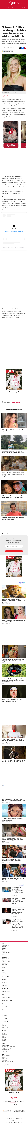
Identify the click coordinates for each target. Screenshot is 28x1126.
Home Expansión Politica (8, 1016)
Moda (3, 949)
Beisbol (4, 1003)
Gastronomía (5, 958)
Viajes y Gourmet (6, 952)
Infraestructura (6, 1048)
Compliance (14, 1120)
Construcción (5, 1045)
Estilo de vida (5, 976)
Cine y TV (4, 994)
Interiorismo (5, 1051)
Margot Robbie (16, 402)
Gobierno (4, 1031)
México (3, 1033)
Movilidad (4, 1060)
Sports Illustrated (7, 1000)
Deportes (4, 993)
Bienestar (4, 964)
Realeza (22, 7)
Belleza (4, 951)
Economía (4, 1018)
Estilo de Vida (5, 966)
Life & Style (5, 988)
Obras (3, 1022)
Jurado (3, 967)
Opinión (4, 984)
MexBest (4, 957)
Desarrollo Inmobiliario (8, 1046)
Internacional (5, 1019)
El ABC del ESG (5, 1064)
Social (3, 1057)
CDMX (3, 1036)
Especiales (4, 985)
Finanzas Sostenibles (7, 1061)
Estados (4, 1037)
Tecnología (5, 1021)
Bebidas (4, 960)
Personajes (5, 963)
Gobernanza (5, 1058)
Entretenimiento (6, 991)
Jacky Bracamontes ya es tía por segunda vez (12, 430)
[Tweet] (20, 48)
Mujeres (4, 979)
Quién (3, 944)
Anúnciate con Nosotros (14, 1122)
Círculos (4, 948)
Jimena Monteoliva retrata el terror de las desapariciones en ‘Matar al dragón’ (13, 474)
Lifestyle (4, 1009)
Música (3, 996)
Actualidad (5, 981)
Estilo (3, 990)
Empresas (4, 1015)
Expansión (5, 1014)
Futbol (3, 1002)
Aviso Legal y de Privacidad (14, 1118)
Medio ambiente (5, 1055)
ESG (3, 1054)
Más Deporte (5, 1007)
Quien (11, 1104)
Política (4, 1030)
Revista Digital (22, 3)
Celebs (3, 975)
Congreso (4, 1034)
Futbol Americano (6, 1005)
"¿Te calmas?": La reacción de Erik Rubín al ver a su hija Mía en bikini (13, 496)
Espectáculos (11, 7)
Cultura (4, 954)
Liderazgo (4, 982)
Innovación (5, 1063)
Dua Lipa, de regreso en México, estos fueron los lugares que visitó (13, 451)
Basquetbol (5, 1006)
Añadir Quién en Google (8, 51)
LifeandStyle (5, 1027)
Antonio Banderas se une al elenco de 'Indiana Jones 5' (13, 518)
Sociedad (4, 1040)
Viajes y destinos (6, 961)
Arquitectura (5, 1049)
